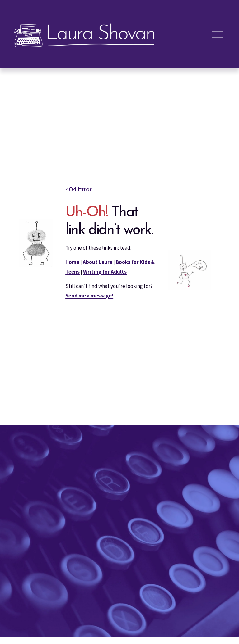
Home (72, 262)
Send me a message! (89, 295)
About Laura (97, 262)
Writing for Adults (105, 271)
